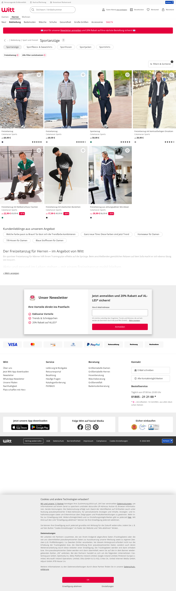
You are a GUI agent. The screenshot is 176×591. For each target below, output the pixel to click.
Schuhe (53, 22)
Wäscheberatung (97, 378)
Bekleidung (15, 22)
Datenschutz (58, 441)
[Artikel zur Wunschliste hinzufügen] (39, 74)
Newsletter (8, 375)
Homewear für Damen (148, 234)
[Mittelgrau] (47, 142)
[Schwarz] (47, 218)
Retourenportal (53, 371)
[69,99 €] (21, 99)
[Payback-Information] (167, 441)
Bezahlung (51, 375)
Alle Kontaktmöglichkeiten (150, 378)
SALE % (109, 22)
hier (129, 517)
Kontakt (136, 361)
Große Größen (81, 22)
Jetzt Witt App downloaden (16, 371)
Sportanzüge (12, 47)
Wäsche (42, 22)
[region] (88, 543)
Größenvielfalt (95, 382)
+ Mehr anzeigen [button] (11, 273)
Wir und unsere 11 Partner (52, 503)
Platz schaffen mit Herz (14, 389)
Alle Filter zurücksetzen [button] (32, 55)
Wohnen (26, 16)
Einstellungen (108, 586)
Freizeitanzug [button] (10, 55)
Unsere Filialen (10, 382)
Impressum (88, 441)
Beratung (94, 361)
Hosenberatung (96, 375)
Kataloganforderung (56, 382)
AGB (48, 441)
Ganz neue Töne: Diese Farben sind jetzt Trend (106, 234)
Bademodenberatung (99, 386)
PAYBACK (50, 386)
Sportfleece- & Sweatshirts (39, 47)
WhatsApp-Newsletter (13, 378)
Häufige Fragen (53, 378)
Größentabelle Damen (99, 368)
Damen (5, 16)
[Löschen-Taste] (73, 10)
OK (88, 579)
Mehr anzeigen (134, 320)
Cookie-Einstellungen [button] (119, 441)
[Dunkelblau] (2, 142)
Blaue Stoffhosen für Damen (49, 240)
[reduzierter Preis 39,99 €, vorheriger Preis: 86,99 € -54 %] (110, 175)
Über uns (7, 368)
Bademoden (30, 22)
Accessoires (97, 22)
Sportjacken (85, 47)
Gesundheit (65, 22)
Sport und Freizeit (30, 40)
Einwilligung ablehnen (72, 586)
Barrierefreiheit (73, 441)
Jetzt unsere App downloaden (30, 420)
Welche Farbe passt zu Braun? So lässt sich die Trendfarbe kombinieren (41, 234)
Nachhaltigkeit (10, 386)
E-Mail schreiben (144, 371)
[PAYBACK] (169, 2)
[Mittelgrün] (91, 142)
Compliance (101, 441)
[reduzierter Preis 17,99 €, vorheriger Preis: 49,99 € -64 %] (66, 175)
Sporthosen (66, 47)
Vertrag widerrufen (33, 441)
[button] (4, 40)
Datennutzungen (124, 503)
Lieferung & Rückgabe (56, 368)
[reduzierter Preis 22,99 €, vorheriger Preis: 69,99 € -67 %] (21, 175)
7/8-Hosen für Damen (16, 240)
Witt (5, 361)
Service (50, 361)
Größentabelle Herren (99, 371)
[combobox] (58, 10)
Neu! (4, 22)
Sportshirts (104, 47)
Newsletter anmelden (70, 30)
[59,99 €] (110, 99)
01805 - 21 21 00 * (143, 397)
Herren (15, 16)
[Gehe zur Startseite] (8, 10)
